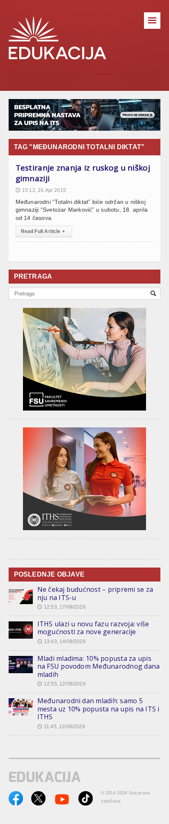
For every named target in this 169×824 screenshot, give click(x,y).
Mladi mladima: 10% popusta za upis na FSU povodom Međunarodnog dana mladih (98, 666)
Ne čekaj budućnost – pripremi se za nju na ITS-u (95, 593)
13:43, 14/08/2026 (61, 641)
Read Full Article (43, 231)
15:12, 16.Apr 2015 (41, 190)
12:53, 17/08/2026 (61, 607)
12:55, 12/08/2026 (61, 684)
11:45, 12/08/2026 (61, 726)
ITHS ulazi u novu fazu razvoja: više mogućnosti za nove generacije (93, 628)
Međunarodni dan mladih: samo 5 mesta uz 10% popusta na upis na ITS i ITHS (98, 708)
